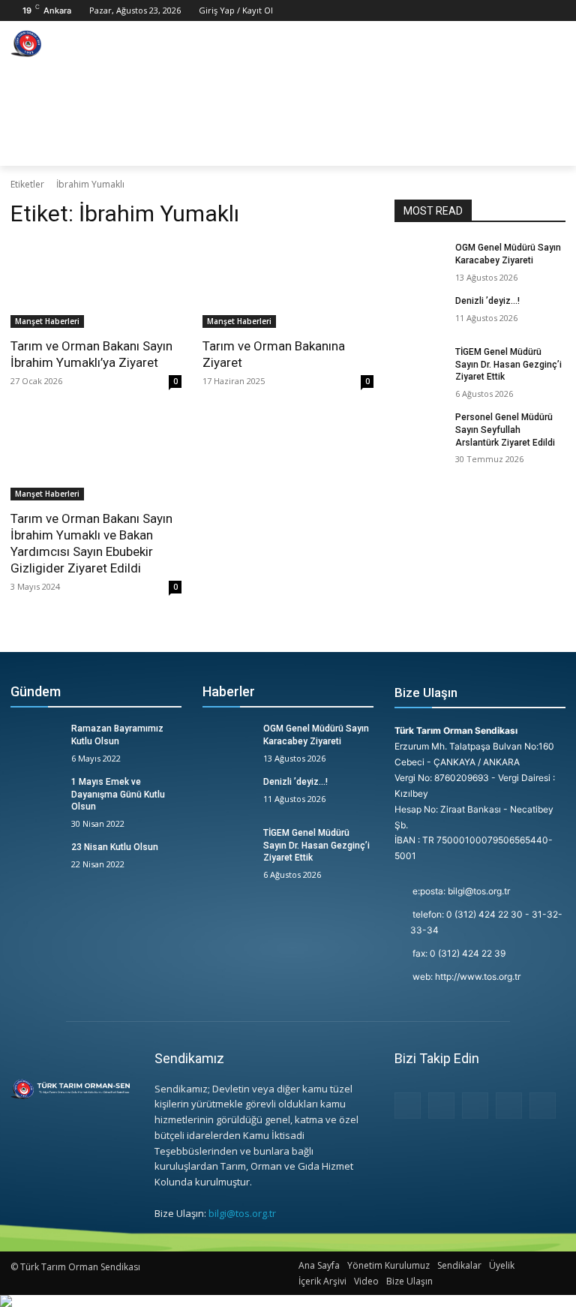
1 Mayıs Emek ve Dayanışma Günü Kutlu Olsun (118, 795)
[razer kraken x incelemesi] (288, 1301)
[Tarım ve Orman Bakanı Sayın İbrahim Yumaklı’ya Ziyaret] (96, 285)
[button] (548, 148)
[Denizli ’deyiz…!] (420, 313)
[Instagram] (515, 11)
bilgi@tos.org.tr (242, 1213)
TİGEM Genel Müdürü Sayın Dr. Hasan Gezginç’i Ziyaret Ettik (508, 365)
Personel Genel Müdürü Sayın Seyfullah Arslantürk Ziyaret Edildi (505, 430)
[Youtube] (557, 11)
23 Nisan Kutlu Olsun (114, 847)
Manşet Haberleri (47, 321)
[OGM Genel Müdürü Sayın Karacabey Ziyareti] (420, 260)
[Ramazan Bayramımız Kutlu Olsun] (36, 741)
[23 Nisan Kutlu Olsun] (36, 859)
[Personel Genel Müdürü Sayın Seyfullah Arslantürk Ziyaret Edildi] (420, 429)
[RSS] (475, 1105)
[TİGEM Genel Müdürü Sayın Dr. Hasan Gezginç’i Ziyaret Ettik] (420, 364)
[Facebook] (494, 11)
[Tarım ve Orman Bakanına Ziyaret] (288, 285)
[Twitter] (535, 11)
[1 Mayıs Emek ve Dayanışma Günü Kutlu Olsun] (36, 794)
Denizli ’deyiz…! (487, 301)
